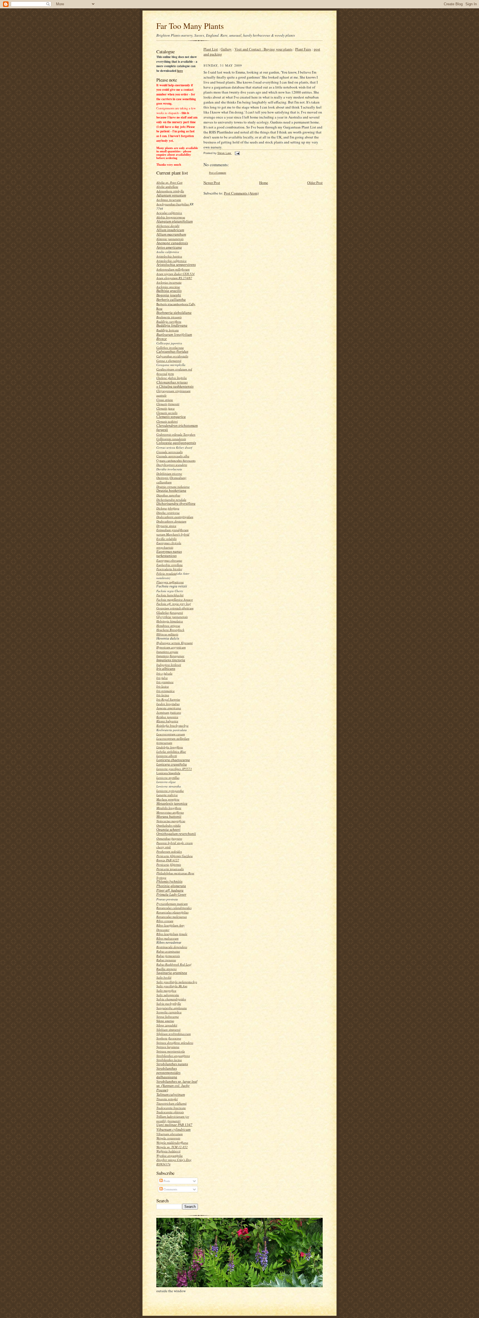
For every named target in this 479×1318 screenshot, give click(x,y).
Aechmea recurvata (168, 200)
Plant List (210, 49)
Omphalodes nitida (168, 825)
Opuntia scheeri (168, 829)
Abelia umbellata (167, 187)
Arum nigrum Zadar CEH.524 (175, 274)
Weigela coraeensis (168, 1138)
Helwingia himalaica (169, 621)
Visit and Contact (249, 49)
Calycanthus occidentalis (172, 356)
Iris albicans (165, 668)
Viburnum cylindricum (173, 1129)
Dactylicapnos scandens (171, 465)
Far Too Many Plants (190, 25)
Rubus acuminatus (168, 951)
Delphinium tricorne (169, 473)
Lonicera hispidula (168, 773)
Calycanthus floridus (172, 351)
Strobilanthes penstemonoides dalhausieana (168, 1072)
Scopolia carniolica (169, 1012)
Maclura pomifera (167, 799)
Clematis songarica (171, 417)
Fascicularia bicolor (169, 569)
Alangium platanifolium (174, 221)
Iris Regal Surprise (168, 699)
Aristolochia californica (171, 261)
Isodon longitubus (168, 704)
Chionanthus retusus (172, 382)
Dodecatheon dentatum (171, 521)
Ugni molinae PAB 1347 (174, 1125)
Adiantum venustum (171, 195)
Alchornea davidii (167, 226)
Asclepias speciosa (168, 287)
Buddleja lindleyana (171, 325)
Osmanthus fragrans (169, 838)
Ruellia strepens (166, 969)
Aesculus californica (169, 213)
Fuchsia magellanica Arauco (174, 599)
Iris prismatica (165, 691)
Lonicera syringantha (170, 791)
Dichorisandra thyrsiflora (175, 503)
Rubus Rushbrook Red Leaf (173, 964)
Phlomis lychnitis (169, 881)
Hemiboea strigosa (168, 625)
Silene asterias (165, 1021)
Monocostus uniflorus (170, 812)
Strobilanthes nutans (172, 1064)
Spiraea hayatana (167, 1047)
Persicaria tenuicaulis (170, 869)
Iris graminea (165, 682)
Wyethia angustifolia (169, 1155)
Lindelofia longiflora (169, 747)
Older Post (315, 182)
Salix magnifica (166, 990)
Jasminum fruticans (168, 712)
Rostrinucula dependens (171, 947)
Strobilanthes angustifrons (173, 1056)
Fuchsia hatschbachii (170, 595)
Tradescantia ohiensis (170, 1112)
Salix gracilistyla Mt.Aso (171, 986)
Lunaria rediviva (167, 795)
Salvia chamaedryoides (171, 999)
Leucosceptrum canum (170, 734)
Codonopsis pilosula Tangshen (175, 434)
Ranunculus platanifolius (172, 912)
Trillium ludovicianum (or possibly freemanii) (172, 1118)
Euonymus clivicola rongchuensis (168, 545)
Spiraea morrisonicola (170, 1051)
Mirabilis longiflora (168, 808)
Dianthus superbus (168, 495)
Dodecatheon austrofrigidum (174, 517)
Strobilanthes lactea (169, 1060)
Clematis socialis (166, 413)
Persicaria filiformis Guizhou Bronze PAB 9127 (174, 858)
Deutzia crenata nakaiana (173, 486)
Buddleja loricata (167, 330)
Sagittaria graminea (171, 973)
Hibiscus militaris (167, 634)
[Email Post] (237, 153)
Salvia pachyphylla (168, 1003)
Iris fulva (162, 678)
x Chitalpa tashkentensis (174, 386)
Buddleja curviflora (168, 321)
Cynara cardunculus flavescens (175, 460)
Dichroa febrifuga (167, 508)
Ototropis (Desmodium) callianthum (171, 480)
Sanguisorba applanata (171, 1008)
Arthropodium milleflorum (173, 269)
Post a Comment (217, 173)
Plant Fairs (303, 49)
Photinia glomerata (171, 886)
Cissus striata (164, 400)
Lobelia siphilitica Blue (171, 751)
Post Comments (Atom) (241, 193)
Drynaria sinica (166, 526)
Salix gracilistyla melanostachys (176, 982)
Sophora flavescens (168, 1038)
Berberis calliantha (171, 299)
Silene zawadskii (166, 1025)
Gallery (226, 49)
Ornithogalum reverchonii (176, 834)
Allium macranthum (171, 234)
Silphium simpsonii (168, 1029)
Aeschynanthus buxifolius (173, 204)
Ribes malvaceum (167, 938)
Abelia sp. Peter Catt (169, 182)
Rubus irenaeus (166, 960)
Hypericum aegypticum (171, 647)
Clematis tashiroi (167, 421)
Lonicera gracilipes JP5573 (174, 769)
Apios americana (169, 247)
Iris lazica (162, 686)
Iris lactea (162, 695)
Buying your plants (278, 49)
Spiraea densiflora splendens (174, 1043)
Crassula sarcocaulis (169, 452)
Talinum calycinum (170, 1094)
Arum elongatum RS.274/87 (174, 278)
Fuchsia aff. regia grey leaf (173, 604)
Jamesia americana (168, 708)
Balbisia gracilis (169, 291)
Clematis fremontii (167, 404)
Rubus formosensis (168, 956)
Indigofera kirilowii (168, 665)
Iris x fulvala (164, 673)
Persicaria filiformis (168, 864)
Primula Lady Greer (171, 894)
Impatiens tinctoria (170, 660)
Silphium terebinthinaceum (173, 1034)
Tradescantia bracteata (171, 1108)
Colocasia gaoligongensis (176, 443)
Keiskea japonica (167, 717)
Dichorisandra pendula (171, 500)
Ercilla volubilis (166, 539)
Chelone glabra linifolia (171, 378)
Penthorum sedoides (169, 851)
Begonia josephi (168, 295)
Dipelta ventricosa (168, 513)
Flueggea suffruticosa (170, 582)
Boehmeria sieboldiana (174, 312)
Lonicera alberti (166, 756)
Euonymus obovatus (169, 560)
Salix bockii (163, 977)
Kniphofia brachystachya (172, 725)
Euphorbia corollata (169, 565)
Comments (170, 1189)
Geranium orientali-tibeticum (174, 608)
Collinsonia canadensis (171, 439)
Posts (166, 1181)
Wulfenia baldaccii (168, 1151)
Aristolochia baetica (169, 256)
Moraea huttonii (168, 816)
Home (263, 182)
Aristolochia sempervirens (176, 264)
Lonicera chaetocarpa (173, 760)
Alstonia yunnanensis (170, 239)
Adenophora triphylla (170, 191)
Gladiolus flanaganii (169, 612)
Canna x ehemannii (168, 360)
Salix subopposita (167, 995)
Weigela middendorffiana (172, 1142)
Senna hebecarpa (167, 1016)
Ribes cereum (164, 921)
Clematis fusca (165, 408)
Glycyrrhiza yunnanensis (172, 617)
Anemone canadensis (172, 243)
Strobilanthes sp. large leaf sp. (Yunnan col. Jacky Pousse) (176, 1085)
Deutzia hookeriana (171, 490)
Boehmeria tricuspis (169, 317)
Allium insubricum (170, 230)
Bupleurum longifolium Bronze (174, 336)
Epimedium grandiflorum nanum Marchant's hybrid (172, 532)
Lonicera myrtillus (167, 778)
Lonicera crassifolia (171, 764)
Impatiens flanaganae (170, 656)
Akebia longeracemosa (170, 217)
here (180, 71)
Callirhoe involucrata (170, 347)
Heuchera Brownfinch (170, 630)
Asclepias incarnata (169, 282)
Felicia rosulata (166, 573)
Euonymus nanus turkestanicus (169, 553)
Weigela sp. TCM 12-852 (172, 1147)
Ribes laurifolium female (171, 934)
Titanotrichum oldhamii (171, 1103)
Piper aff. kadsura (170, 890)
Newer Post (211, 182)
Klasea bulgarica (167, 721)
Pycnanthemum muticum (172, 904)
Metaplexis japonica (171, 803)
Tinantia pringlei (167, 1099)
